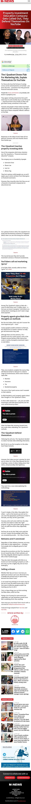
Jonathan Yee (10, 54)
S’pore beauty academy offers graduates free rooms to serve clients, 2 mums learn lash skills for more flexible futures (21, 738)
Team (15, 795)
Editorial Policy (16, 791)
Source (16, 133)
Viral (21, 46)
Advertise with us (23, 777)
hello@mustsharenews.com (16, 604)
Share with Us (10, 777)
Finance (10, 46)
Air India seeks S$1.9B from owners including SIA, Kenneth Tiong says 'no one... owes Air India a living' (21, 646)
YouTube (21, 608)
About (16, 790)
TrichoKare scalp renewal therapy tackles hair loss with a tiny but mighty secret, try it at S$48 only (21, 727)
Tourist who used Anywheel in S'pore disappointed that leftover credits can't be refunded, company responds (21, 669)
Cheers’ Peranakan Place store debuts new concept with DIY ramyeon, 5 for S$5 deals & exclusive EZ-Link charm (21, 717)
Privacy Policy (16, 794)
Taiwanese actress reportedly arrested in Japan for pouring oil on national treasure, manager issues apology (21, 690)
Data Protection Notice (17, 792)
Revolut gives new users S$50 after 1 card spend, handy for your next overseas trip (21, 706)
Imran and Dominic (13, 93)
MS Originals (16, 46)
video (10, 269)
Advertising (16, 789)
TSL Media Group (22, 801)
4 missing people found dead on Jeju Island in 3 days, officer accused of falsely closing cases (21, 679)
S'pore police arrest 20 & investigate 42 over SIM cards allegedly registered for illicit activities (21, 657)
